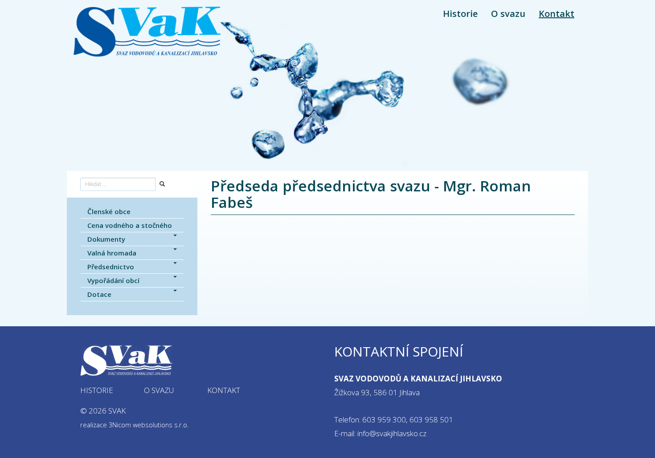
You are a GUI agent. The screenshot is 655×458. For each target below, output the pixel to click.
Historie (460, 14)
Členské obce (109, 211)
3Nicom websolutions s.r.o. (148, 425)
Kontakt (556, 14)
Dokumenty (106, 239)
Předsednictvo (110, 266)
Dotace (99, 294)
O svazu (508, 14)
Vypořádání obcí (113, 280)
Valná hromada (111, 252)
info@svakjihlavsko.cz (391, 433)
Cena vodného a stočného (129, 225)
